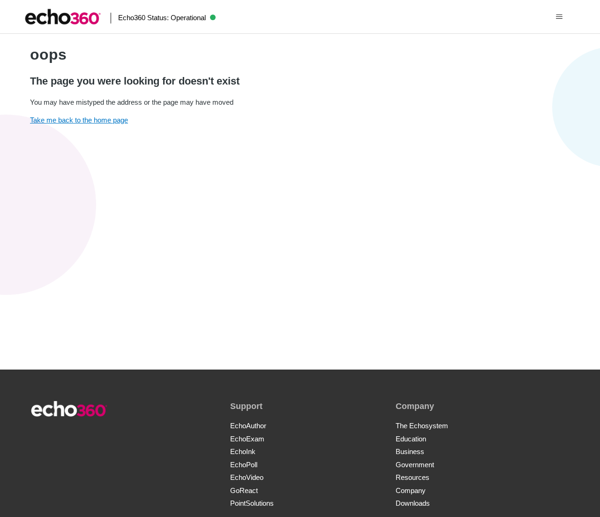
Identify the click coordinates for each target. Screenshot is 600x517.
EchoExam (247, 439)
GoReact (244, 490)
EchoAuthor (248, 426)
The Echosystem (422, 426)
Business (410, 451)
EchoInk (242, 451)
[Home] (63, 16)
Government (415, 465)
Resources (412, 477)
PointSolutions (252, 503)
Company (411, 490)
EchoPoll (243, 465)
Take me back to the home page (79, 120)
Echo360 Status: (162, 18)
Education (411, 439)
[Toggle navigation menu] (559, 16)
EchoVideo (246, 477)
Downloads (413, 503)
